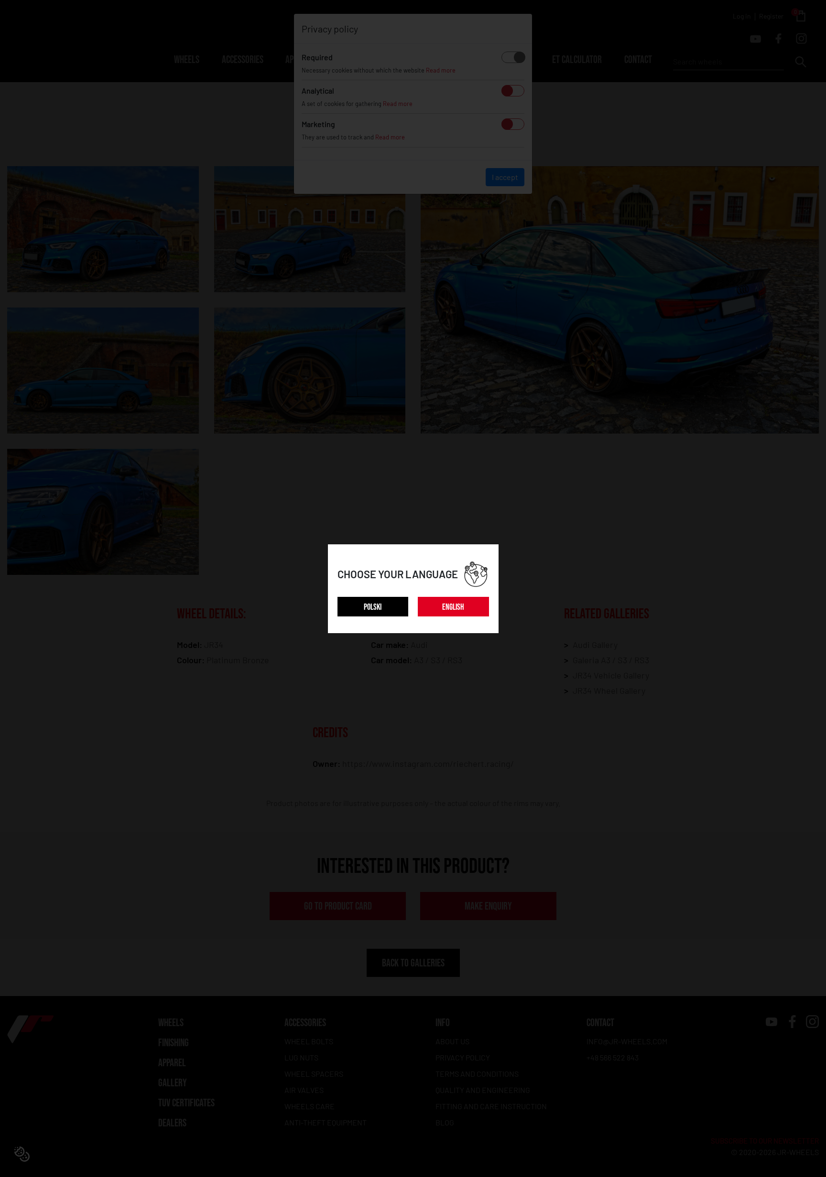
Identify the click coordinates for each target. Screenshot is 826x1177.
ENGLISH (453, 607)
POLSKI (372, 607)
